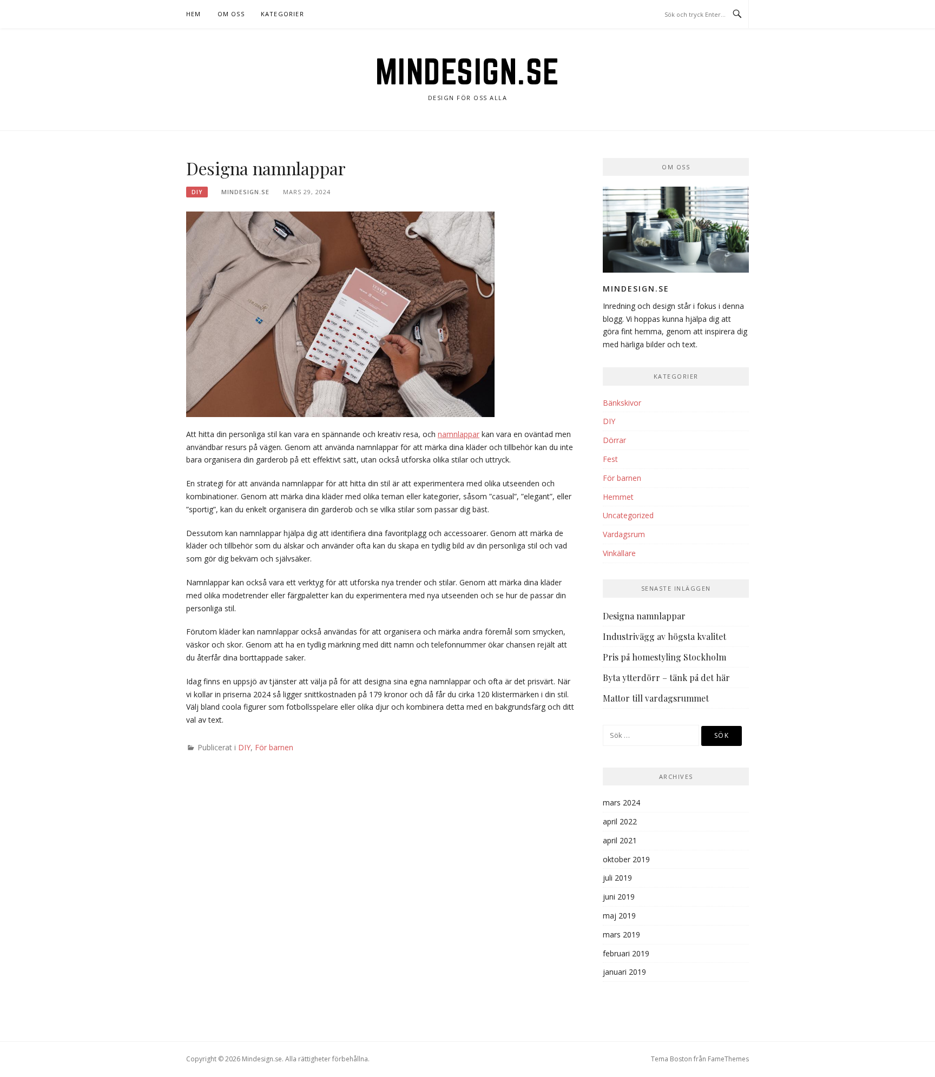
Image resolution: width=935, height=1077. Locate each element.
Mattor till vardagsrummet (656, 698)
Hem (193, 14)
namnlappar (458, 434)
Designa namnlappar (644, 616)
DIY (197, 192)
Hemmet (618, 497)
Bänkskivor (622, 403)
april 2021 (620, 840)
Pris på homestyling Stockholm (664, 657)
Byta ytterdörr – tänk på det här (666, 677)
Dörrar (614, 440)
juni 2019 (619, 896)
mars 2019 (621, 934)
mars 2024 (621, 802)
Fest (610, 459)
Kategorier (282, 14)
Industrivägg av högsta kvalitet (664, 636)
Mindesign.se (468, 71)
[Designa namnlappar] (340, 313)
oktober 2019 (626, 859)
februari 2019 (626, 953)
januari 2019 (624, 972)
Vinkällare (619, 553)
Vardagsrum (624, 534)
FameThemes (728, 1058)
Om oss (231, 14)
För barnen (274, 747)
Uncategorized (628, 515)
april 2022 (620, 821)
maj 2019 (619, 915)
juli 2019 (617, 878)
